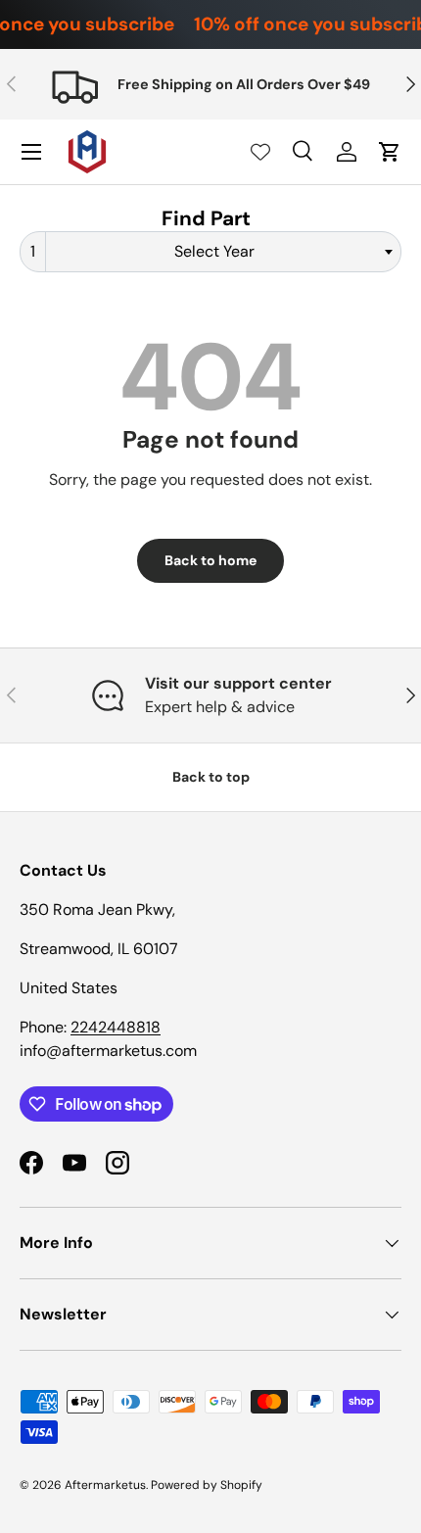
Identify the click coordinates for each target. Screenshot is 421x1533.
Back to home (210, 560)
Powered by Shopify (206, 1485)
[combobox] (210, 251)
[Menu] (31, 151)
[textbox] (220, 251)
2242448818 (115, 1027)
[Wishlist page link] (260, 152)
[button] (389, 151)
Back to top (211, 777)
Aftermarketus (105, 1485)
